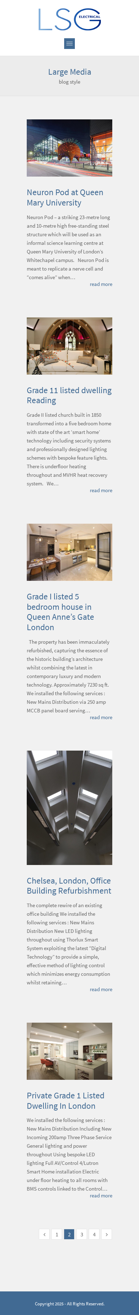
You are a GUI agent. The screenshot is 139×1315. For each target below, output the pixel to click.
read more (101, 284)
